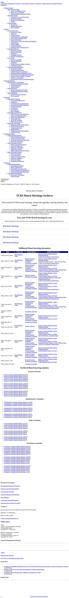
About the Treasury (12, 15)
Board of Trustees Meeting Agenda (47, 254)
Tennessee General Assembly (8, 585)
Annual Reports (15, 87)
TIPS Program (14, 43)
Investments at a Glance (17, 166)
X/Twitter (46, 187)
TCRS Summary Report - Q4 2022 (47, 362)
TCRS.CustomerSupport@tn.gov (9, 518)
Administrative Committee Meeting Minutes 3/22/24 (18, 414)
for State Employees (16, 106)
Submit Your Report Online (18, 156)
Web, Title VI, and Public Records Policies (12, 558)
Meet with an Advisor (16, 122)
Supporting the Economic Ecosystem (10, 503)
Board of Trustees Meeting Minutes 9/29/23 (15, 392)
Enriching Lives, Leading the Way (20, 17)
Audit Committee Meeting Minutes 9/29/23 (15, 438)
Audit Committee (29, 269)
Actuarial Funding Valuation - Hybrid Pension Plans (52, 297)
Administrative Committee (29, 261)
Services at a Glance (16, 32)
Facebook (32, 187)
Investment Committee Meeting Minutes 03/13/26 (17, 448)
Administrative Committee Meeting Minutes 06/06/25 (18, 405)
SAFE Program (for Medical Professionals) (22, 74)
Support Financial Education (18, 94)
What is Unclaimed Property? (18, 144)
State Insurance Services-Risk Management (22, 79)
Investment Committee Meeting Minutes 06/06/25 (17, 452)
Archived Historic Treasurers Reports (21, 14)
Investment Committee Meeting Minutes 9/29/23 (17, 467)
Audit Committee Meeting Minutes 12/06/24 (16, 431)
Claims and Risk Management (15, 67)
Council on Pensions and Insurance (10, 494)
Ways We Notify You (16, 146)
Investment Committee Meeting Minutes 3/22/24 (17, 463)
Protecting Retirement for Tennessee (10, 486)
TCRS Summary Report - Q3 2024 (47, 305)
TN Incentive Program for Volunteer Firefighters (23, 41)
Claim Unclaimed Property (14, 135)
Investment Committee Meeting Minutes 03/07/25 (17, 454)
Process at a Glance (16, 153)
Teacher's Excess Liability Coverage (20, 64)
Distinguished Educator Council (19, 91)
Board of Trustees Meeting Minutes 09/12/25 (16, 378)
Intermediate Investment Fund (19, 169)
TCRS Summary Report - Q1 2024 (47, 328)
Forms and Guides (16, 118)
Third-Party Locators (16, 149)
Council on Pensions (16, 128)
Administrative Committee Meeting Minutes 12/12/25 (18, 403)
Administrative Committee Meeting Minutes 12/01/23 (18, 415)
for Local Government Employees (20, 105)
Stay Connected (15, 27)
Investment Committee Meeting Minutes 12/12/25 (17, 449)
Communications (11, 23)
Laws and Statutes (15, 155)
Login (2, 2)
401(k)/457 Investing (16, 120)
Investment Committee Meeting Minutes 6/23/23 (17, 469)
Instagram (39, 187)
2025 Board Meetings (11, 232)
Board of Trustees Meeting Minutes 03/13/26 (16, 374)
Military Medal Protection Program (20, 150)
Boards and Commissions (17, 20)
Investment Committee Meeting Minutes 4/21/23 (17, 470)
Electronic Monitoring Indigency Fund (21, 73)
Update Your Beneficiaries (18, 117)
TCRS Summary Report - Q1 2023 (47, 357)
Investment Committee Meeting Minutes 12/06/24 (17, 457)
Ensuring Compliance (16, 158)
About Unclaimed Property (14, 143)
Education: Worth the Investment (19, 84)
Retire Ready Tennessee (13, 99)
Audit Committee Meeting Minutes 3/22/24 (15, 434)
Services (6, 29)
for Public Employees (13, 49)
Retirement (14, 53)
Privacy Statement (43, 596)
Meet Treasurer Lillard (13, 9)
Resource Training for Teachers (19, 90)
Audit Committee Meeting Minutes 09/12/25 (16, 425)
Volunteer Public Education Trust (19, 47)
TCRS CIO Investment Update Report (48, 257)
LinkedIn (53, 187)
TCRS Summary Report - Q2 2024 (47, 318)
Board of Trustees (30, 258)
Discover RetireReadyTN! (18, 100)
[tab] (34, 226)
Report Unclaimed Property (14, 152)
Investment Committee (31, 263)
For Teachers (10, 58)
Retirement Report (43, 255)
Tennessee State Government (8, 582)
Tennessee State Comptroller (8, 588)
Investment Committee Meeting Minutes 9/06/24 (17, 460)
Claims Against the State (17, 70)
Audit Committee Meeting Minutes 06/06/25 (16, 426)
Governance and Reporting (14, 173)
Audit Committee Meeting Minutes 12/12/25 (16, 423)
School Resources (12, 88)
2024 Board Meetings (11, 237)
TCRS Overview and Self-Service (20, 114)
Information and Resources (14, 112)
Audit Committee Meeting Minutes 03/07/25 (16, 428)
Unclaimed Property (16, 46)
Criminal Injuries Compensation (19, 37)
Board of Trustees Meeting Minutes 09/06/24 (16, 385)
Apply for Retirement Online (18, 115)
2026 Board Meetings (11, 226)
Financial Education (16, 40)
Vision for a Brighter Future (18, 11)
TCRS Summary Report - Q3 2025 (47, 268)
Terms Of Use (34, 596)
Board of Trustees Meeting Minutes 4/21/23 (15, 395)
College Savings (15, 35)
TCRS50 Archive (15, 132)
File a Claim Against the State (19, 38)
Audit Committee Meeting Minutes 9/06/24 (15, 432)
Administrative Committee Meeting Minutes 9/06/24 (18, 411)
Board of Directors (16, 85)
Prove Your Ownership (17, 141)
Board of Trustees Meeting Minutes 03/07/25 (16, 381)
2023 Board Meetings (11, 243)
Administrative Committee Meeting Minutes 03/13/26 (18, 402)
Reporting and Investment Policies (20, 125)
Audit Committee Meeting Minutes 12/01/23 (16, 437)
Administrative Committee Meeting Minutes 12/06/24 (18, 409)
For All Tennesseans (12, 30)
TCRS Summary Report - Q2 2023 (47, 351)
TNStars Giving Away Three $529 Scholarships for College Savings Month (24, 569)
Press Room (14, 24)
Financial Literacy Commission (15, 82)
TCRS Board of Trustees (17, 126)
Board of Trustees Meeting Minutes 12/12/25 (16, 376)
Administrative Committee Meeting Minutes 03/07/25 (18, 408)
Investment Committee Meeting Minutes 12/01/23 (17, 466)
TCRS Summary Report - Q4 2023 (47, 334)
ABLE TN (14, 33)
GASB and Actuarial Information (19, 131)
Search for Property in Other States (20, 140)
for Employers (14, 109)
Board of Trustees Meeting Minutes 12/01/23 (16, 391)
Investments (7, 162)
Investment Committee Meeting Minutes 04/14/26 (17, 446)
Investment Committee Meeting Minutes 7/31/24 (17, 461)
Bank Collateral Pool (16, 167)
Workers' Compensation (17, 56)
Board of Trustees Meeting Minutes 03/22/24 (16, 388)
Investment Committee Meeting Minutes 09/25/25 (17, 451)
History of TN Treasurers (17, 12)
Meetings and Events (16, 26)
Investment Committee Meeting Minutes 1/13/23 (17, 472)
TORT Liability (15, 44)
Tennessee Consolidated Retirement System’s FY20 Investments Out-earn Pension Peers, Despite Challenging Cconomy (36, 566)
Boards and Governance (13, 123)
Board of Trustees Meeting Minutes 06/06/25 (16, 379)
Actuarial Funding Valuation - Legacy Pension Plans (52, 269)
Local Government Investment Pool (20, 170)
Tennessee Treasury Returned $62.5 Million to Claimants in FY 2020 (22, 572)
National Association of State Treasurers (11, 593)
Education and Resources (17, 161)
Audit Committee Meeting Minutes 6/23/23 (15, 440)
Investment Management (13, 164)
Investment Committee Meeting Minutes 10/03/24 (17, 458)
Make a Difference (12, 93)
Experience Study (43, 288)
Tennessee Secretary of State (8, 591)
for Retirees (14, 102)
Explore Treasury (8, 8)
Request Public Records (7, 555)
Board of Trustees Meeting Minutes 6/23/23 (15, 394)
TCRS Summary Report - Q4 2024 (47, 295)
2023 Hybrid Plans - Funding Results (48, 335)
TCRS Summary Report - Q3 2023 (47, 341)
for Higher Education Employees (19, 103)
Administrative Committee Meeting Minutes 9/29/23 (18, 417)
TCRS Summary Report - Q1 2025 (47, 286)
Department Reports (16, 18)
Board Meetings (15, 129)
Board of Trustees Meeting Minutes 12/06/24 (16, 383)
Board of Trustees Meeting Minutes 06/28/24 (16, 386)
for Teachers (14, 108)
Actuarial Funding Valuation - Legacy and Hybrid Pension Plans (49, 278)
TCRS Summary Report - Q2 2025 (47, 276)
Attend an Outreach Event (18, 138)
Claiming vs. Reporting (17, 147)
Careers (13, 21)
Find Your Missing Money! (18, 137)
